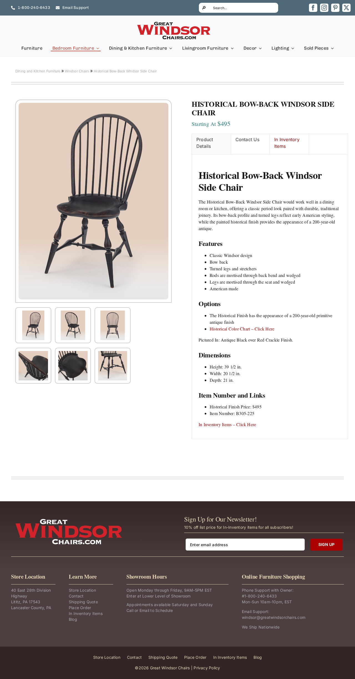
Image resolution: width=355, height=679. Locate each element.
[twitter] (346, 8)
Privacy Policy (207, 667)
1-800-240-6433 (260, 596)
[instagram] (324, 8)
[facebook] (313, 8)
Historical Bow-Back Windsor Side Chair (125, 71)
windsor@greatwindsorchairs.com (273, 617)
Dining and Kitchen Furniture (38, 71)
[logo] (174, 23)
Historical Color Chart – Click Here (242, 329)
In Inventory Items (287, 143)
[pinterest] (335, 8)
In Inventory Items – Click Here (227, 424)
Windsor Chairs (77, 71)
